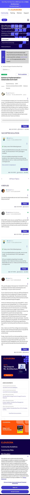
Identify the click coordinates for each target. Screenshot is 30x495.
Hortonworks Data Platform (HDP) (14, 86)
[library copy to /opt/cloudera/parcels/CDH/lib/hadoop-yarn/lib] (1, 178)
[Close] (28, 456)
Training (12, 13)
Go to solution (22, 74)
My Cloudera (5, 454)
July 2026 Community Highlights (10, 387)
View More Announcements (15, 413)
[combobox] (15, 42)
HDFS (16, 83)
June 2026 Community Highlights (10, 392)
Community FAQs (7, 450)
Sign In (4, 20)
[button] (27, 98)
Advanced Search (6, 46)
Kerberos (25, 86)
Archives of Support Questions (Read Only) (12, 66)
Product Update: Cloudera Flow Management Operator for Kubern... (13, 403)
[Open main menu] (28, 20)
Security (8, 88)
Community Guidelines (9, 447)
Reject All (15, 487)
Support (26, 13)
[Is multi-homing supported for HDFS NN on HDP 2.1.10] (28, 178)
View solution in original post (9, 165)
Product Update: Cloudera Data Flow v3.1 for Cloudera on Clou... (15, 409)
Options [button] (5, 69)
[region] (15, 474)
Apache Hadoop (10, 83)
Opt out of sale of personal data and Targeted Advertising (15, 483)
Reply (25, 126)
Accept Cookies (15, 491)
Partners (19, 13)
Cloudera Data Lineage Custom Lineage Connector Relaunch (14, 397)
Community (4, 13)
